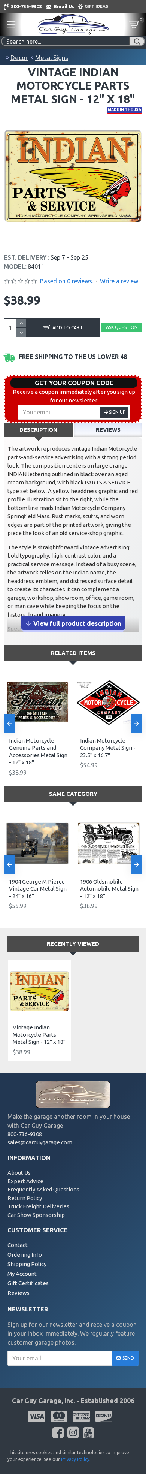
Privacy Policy (75, 1459)
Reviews (108, 429)
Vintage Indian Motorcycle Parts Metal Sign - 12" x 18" (39, 1034)
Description (38, 429)
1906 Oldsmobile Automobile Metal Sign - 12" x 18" (109, 888)
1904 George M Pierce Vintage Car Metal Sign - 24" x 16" (38, 888)
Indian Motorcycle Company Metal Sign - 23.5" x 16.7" (108, 747)
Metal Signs (51, 57)
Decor (19, 57)
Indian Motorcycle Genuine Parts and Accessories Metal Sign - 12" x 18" (38, 751)
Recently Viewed (73, 943)
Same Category (73, 794)
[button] (9, 723)
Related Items (73, 653)
